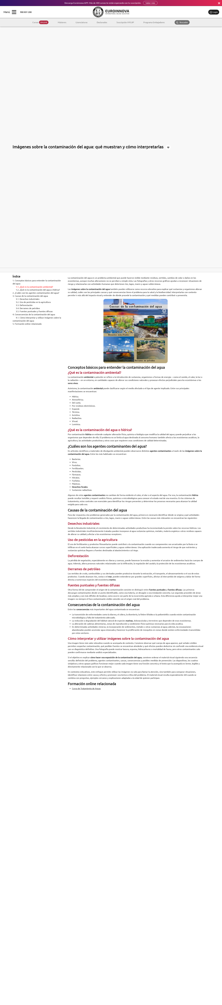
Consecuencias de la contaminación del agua (34, 314)
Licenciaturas (81, 22)
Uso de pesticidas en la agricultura (33, 302)
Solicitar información (195, 12)
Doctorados (102, 22)
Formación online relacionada (27, 324)
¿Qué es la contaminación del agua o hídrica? (38, 290)
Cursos (39, 22)
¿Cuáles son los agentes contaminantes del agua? (36, 293)
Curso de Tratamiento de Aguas (86, 688)
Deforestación (24, 305)
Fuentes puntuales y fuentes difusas (34, 311)
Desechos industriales (27, 299)
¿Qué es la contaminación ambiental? (34, 287)
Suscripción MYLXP (125, 22)
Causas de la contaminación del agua (30, 296)
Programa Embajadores (154, 22)
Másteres (62, 22)
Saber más (150, 3)
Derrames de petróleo (28, 308)
